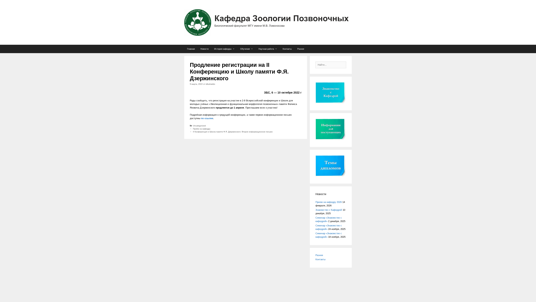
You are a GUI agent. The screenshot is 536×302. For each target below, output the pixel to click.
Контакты (287, 49)
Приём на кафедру (201, 129)
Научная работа (266, 49)
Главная (191, 49)
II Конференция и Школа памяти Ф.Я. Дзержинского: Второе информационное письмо (233, 132)
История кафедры (223, 49)
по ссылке (207, 118)
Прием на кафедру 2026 (328, 202)
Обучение (245, 49)
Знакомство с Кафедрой (328, 210)
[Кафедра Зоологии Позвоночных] (268, 22)
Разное (300, 49)
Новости (204, 49)
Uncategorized (199, 126)
